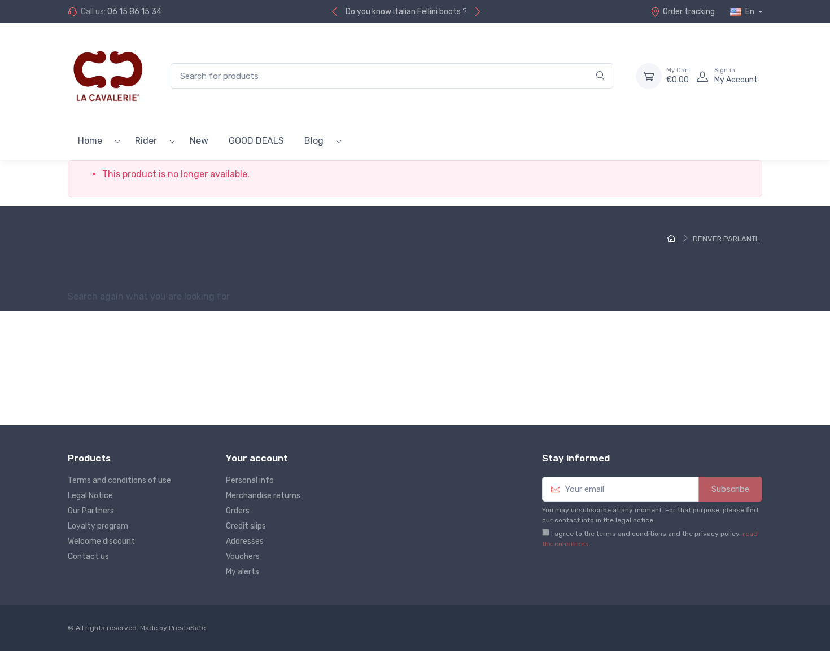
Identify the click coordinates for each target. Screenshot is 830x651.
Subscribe (730, 489)
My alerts (242, 572)
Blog (314, 140)
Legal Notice (90, 495)
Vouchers (243, 556)
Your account (257, 458)
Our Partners (91, 511)
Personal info (250, 480)
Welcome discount (101, 541)
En (750, 11)
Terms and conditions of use (119, 480)
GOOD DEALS (256, 140)
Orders (238, 511)
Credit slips (246, 526)
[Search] (600, 76)
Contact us (88, 556)
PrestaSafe (187, 628)
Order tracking (689, 11)
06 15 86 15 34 (134, 11)
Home (90, 140)
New (199, 140)
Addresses (245, 541)
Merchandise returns (263, 495)
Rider (146, 140)
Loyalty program (98, 526)
